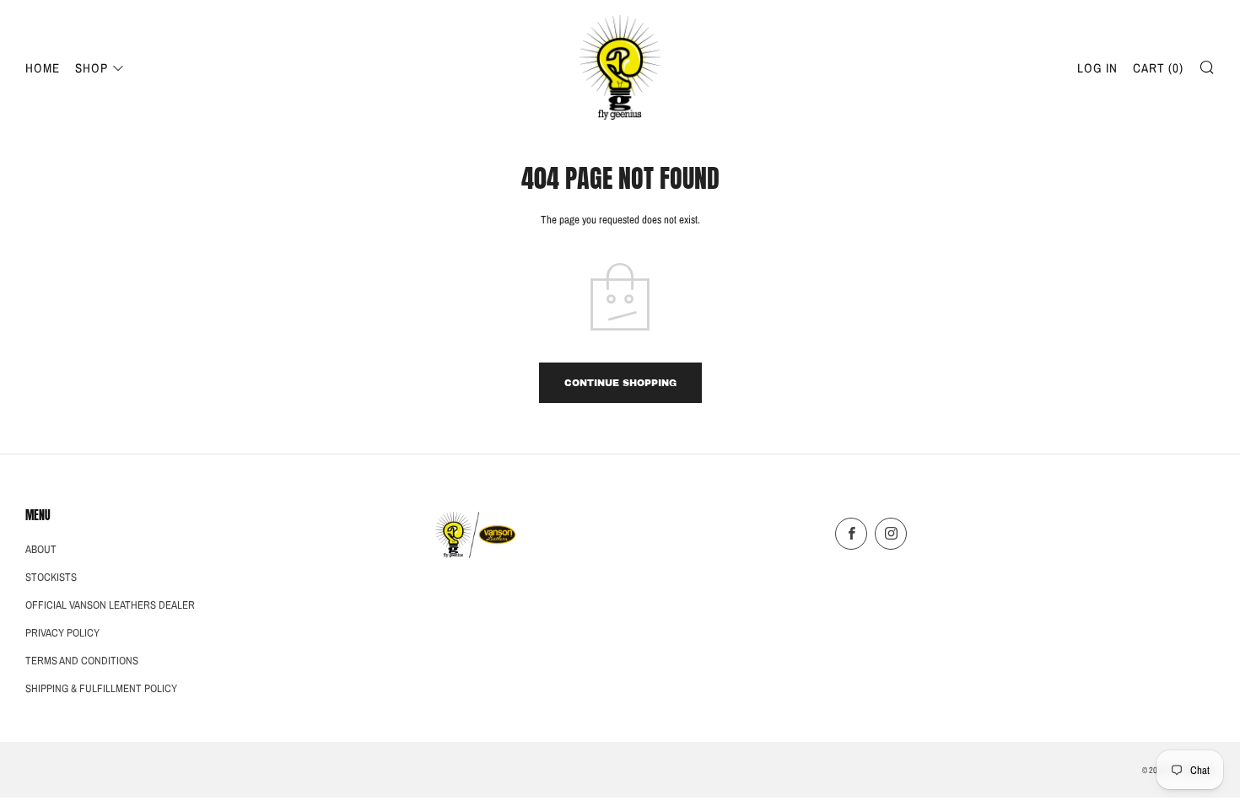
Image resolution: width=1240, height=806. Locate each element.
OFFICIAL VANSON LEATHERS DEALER (110, 605)
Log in (1097, 68)
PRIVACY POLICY (62, 633)
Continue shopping (620, 383)
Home (42, 68)
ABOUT (41, 549)
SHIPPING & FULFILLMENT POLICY (101, 688)
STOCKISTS (51, 577)
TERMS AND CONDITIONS (81, 660)
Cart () (1158, 68)
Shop (91, 68)
